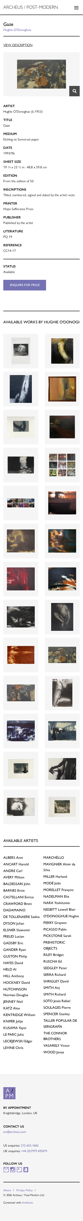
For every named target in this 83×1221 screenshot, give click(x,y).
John (16, 884)
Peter (55, 968)
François (58, 890)
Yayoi (14, 1028)
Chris (13, 1048)
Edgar (17, 1041)
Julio (13, 1034)
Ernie (14, 890)
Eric (13, 943)
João (52, 883)
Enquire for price (25, 285)
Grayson (55, 923)
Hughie (61, 916)
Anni (13, 857)
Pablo (55, 929)
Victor (56, 1045)
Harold (16, 864)
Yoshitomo (56, 903)
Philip (15, 956)
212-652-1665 (30, 1145)
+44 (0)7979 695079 (34, 1151)
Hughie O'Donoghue (17, 30)
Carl (12, 871)
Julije (13, 1021)
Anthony (13, 976)
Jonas (53, 1052)
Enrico (18, 897)
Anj (51, 988)
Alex (11, 1008)
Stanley (56, 1014)
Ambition (27, 1202)
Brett (17, 904)
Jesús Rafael (56, 1001)
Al (9, 969)
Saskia (21, 917)
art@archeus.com (14, 1132)
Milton (13, 877)
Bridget (53, 955)
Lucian (13, 936)
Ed (52, 961)
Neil (13, 1001)
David (13, 963)
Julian (13, 923)
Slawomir (16, 930)
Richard (54, 975)
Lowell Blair (59, 909)
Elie (56, 896)
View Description (18, 44)
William (19, 1015)
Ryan (14, 950)
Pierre (57, 1007)
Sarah (57, 936)
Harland (55, 876)
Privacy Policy (24, 1190)
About (7, 1190)
